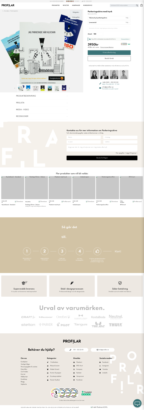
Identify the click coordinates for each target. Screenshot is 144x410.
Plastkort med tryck (54, 204)
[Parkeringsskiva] (41, 50)
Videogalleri (76, 17)
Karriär (23, 374)
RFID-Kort (79, 365)
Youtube (105, 369)
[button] (109, 39)
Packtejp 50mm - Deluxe (32, 204)
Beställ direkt (109, 58)
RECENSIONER (22, 116)
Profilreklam (54, 362)
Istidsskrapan (76, 204)
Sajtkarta (24, 384)
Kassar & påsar (55, 380)
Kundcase (79, 380)
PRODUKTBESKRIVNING (26, 96)
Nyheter (79, 373)
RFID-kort (123, 204)
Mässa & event (54, 365)
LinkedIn (104, 373)
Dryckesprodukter (55, 376)
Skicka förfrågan (102, 158)
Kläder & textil (54, 369)
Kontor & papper (55, 373)
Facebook (105, 362)
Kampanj (79, 369)
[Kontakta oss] (72, 393)
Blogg (22, 381)
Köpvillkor (24, 369)
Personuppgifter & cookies (29, 367)
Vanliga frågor (25, 364)
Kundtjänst (24, 361)
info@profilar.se (107, 87)
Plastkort (79, 362)
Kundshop (24, 379)
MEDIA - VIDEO (22, 110)
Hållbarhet (24, 377)
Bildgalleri (76, 12)
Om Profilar (24, 371)
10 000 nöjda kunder (57, 1)
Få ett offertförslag (109, 52)
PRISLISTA (20, 103)
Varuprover (80, 376)
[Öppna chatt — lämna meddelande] (137, 403)
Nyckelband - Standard (8, 204)
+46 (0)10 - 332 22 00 (110, 82)
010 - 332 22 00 (87, 1)
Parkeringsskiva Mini (102, 204)
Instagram (105, 365)
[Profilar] (72, 341)
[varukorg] (141, 6)
